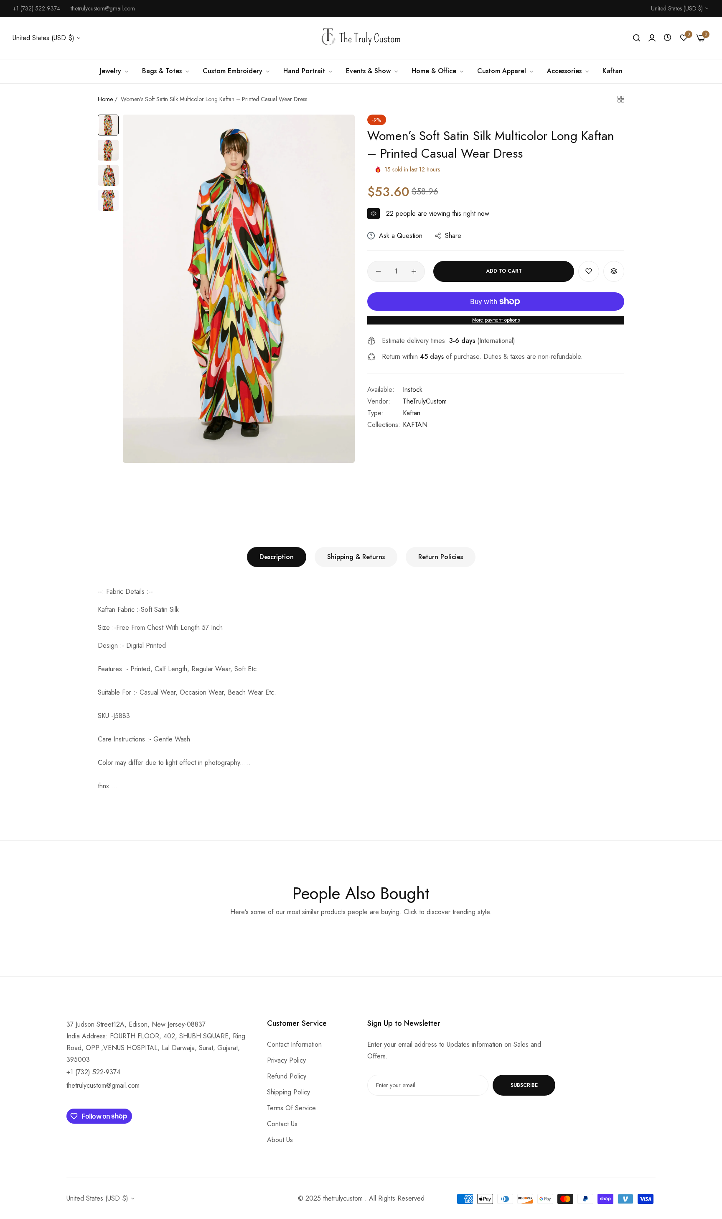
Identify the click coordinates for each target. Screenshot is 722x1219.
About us (280, 1140)
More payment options (496, 320)
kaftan (411, 413)
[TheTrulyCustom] (361, 38)
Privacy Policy (286, 1060)
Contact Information (294, 1044)
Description (276, 557)
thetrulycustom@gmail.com (103, 1085)
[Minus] (378, 271)
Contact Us (282, 1124)
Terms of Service (291, 1108)
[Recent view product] (667, 38)
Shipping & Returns (356, 557)
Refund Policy (286, 1076)
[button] (588, 271)
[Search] (636, 38)
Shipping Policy (288, 1092)
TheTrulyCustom (425, 401)
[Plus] (414, 271)
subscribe (524, 1085)
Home (105, 99)
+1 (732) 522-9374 (93, 1072)
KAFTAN (415, 424)
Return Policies (440, 557)
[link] (115, 71)
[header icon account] (652, 38)
